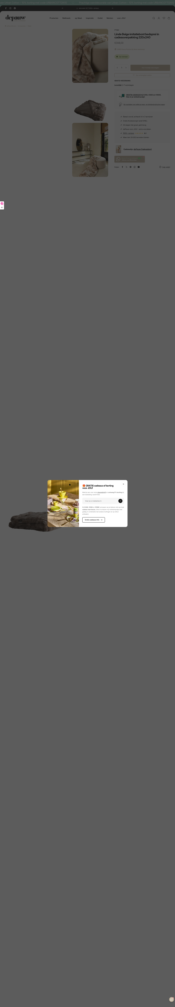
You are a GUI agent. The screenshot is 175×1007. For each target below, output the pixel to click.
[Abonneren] (120, 501)
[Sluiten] (123, 484)
